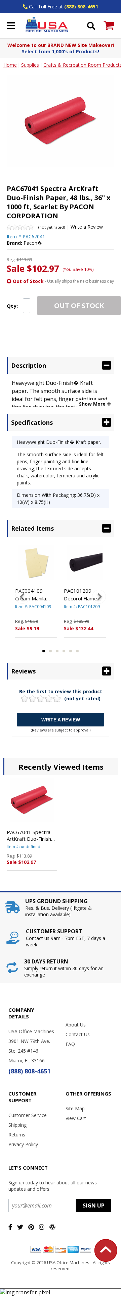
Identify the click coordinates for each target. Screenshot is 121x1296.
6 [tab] (77, 651)
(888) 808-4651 (81, 6)
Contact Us (78, 1034)
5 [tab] (70, 651)
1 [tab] (43, 651)
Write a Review (87, 227)
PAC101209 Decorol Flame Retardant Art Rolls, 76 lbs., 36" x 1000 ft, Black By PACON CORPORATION (84, 594)
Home (10, 65)
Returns (16, 1134)
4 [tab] (64, 651)
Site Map (75, 1108)
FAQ (70, 1044)
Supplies (30, 65)
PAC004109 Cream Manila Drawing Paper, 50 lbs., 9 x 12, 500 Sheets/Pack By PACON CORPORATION (34, 594)
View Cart (76, 1118)
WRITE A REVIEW (60, 719)
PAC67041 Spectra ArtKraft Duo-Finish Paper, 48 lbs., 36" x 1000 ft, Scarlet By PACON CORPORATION (30, 835)
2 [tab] (50, 651)
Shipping (17, 1125)
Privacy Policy (23, 1144)
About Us (76, 1024)
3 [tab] (57, 651)
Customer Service (27, 1115)
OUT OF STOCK (79, 305)
